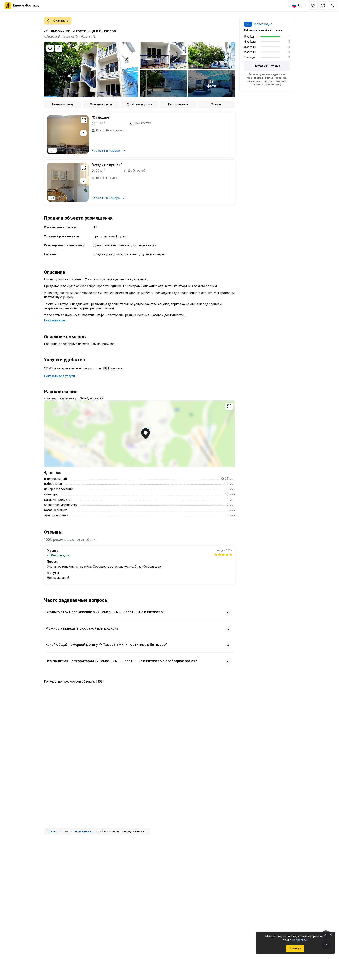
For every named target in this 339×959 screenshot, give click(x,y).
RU (300, 5)
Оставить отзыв (267, 66)
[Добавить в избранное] (50, 48)
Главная (52, 831)
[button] (313, 5)
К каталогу (60, 20)
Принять (294, 948)
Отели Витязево (83, 831)
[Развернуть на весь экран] (84, 120)
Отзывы (216, 104)
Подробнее (299, 940)
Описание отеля (101, 104)
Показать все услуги (59, 376)
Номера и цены (62, 104)
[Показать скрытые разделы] (66, 831)
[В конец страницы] (325, 944)
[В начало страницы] (325, 934)
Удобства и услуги (139, 104)
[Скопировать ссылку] (58, 48)
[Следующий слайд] (83, 133)
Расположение (178, 104)
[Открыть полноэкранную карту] (139, 433)
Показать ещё (54, 320)
